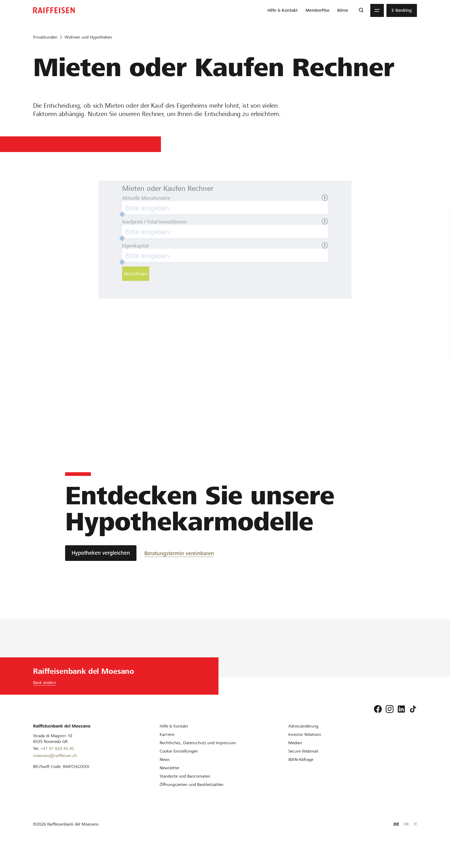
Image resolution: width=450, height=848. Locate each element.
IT (415, 824)
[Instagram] (389, 709)
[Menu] (377, 10)
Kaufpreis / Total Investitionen (154, 222)
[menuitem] (282, 10)
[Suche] (361, 10)
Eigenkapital (135, 246)
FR (406, 824)
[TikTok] (413, 709)
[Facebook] (378, 709)
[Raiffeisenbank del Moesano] (54, 10)
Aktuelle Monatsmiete (146, 198)
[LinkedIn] (401, 709)
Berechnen (135, 274)
